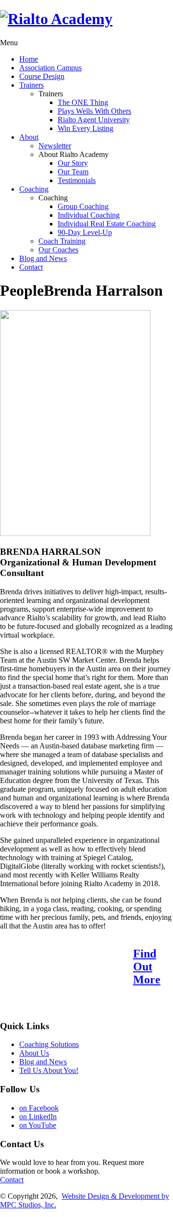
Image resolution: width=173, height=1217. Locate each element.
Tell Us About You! (48, 1070)
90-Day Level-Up (85, 232)
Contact (31, 267)
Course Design (41, 76)
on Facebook (39, 1108)
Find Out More (147, 966)
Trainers (31, 85)
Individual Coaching (89, 215)
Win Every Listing (85, 128)
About (28, 137)
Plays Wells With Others (94, 111)
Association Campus (50, 68)
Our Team (73, 172)
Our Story (73, 163)
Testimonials (77, 180)
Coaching (34, 189)
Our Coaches (58, 250)
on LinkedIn (38, 1116)
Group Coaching (83, 206)
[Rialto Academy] (56, 18)
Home (28, 59)
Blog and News (43, 258)
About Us (34, 1053)
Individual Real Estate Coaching (107, 224)
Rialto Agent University (94, 120)
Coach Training (62, 241)
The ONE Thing (83, 102)
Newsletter (54, 146)
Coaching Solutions (49, 1044)
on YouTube (37, 1125)
